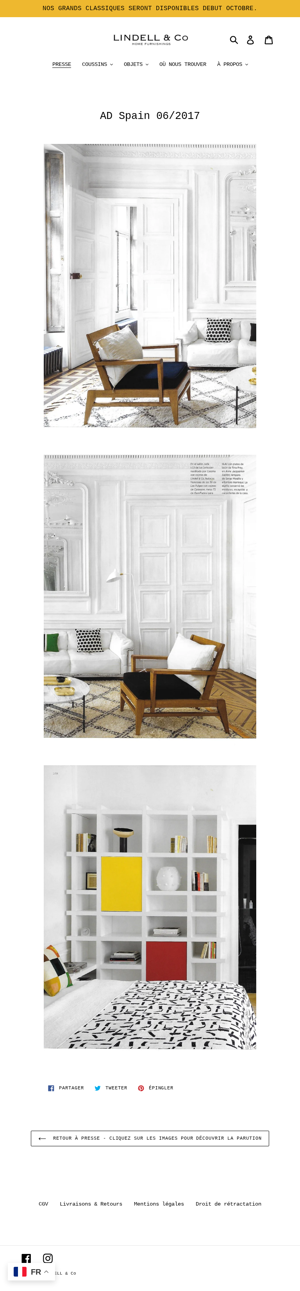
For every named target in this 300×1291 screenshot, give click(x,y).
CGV (43, 1204)
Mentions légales (159, 1204)
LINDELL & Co (59, 1273)
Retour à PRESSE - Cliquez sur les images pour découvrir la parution (155, 1138)
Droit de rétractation (228, 1204)
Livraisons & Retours (91, 1204)
